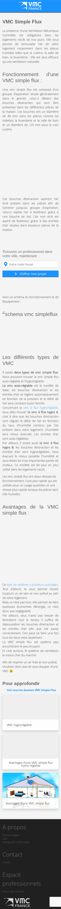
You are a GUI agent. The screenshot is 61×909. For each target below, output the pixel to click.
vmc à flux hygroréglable (41, 408)
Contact (6, 862)
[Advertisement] (30, 164)
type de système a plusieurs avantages (32, 585)
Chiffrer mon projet (33, 274)
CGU (4, 838)
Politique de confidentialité (15, 842)
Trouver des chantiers (13, 891)
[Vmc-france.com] (30, 5)
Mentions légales (11, 835)
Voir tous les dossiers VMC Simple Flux (31, 690)
